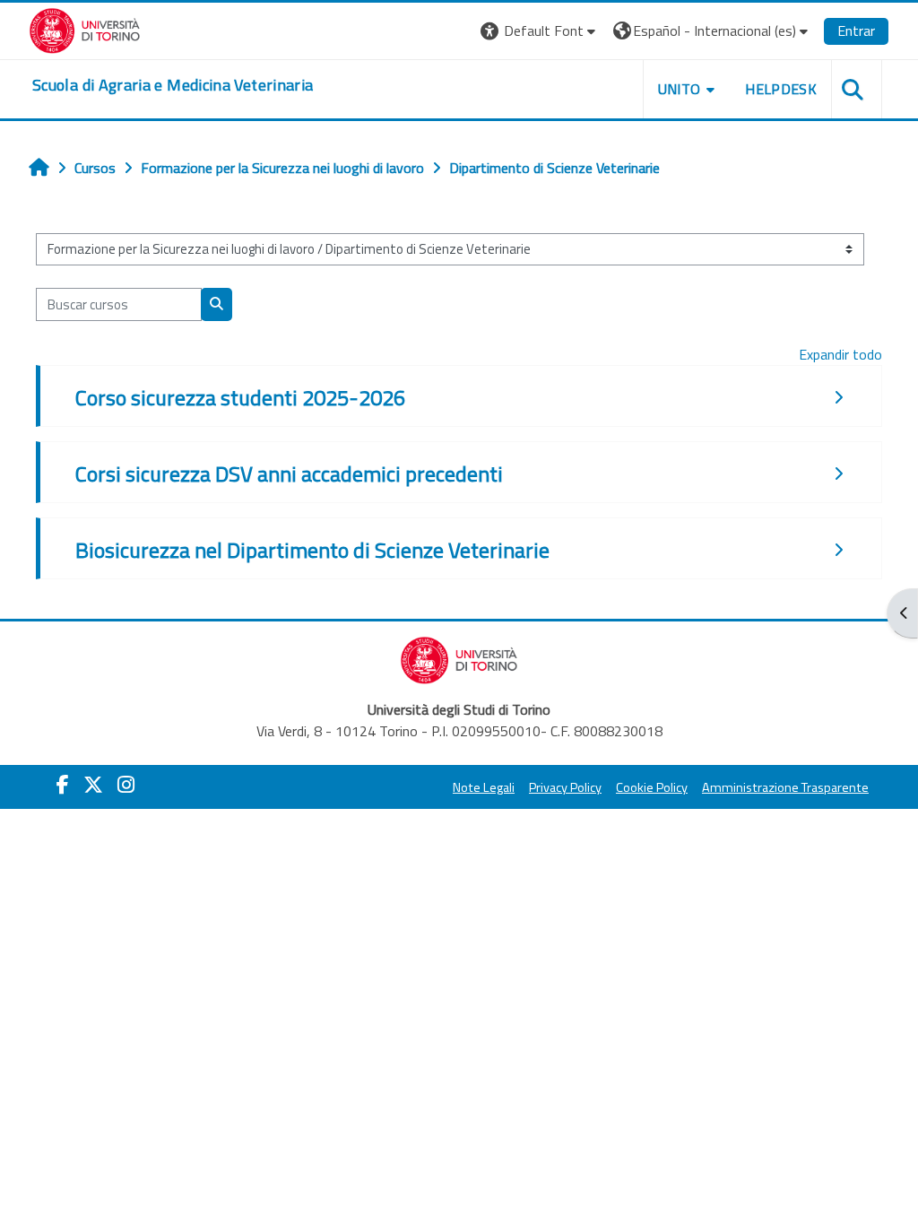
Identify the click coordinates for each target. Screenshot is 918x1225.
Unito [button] (679, 89)
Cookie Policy (652, 787)
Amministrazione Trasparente (785, 787)
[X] (93, 784)
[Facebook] (62, 784)
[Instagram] (126, 784)
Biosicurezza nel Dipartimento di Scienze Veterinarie (312, 550)
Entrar (856, 30)
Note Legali (484, 787)
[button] (540, 31)
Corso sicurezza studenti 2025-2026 (240, 397)
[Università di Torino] (85, 28)
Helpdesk (781, 89)
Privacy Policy (565, 787)
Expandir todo (840, 354)
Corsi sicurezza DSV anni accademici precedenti (289, 473)
